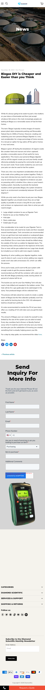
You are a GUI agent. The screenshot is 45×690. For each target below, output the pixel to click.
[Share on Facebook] (2, 344)
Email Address (11, 645)
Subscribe (11, 658)
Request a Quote (27, 688)
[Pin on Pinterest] (15, 344)
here (40, 334)
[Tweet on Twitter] (7, 344)
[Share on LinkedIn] (11, 344)
